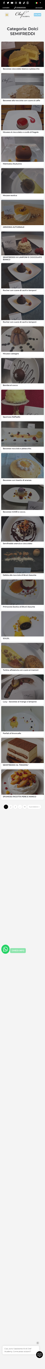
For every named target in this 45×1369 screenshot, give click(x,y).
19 (24, 807)
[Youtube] (12, 2)
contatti (6, 8)
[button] (7, 15)
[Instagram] (16, 2)
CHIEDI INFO (18, 950)
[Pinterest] (19, 2)
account (39, 8)
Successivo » (34, 807)
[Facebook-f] (4, 2)
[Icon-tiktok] (23, 2)
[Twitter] (7, 2)
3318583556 (21, 8)
